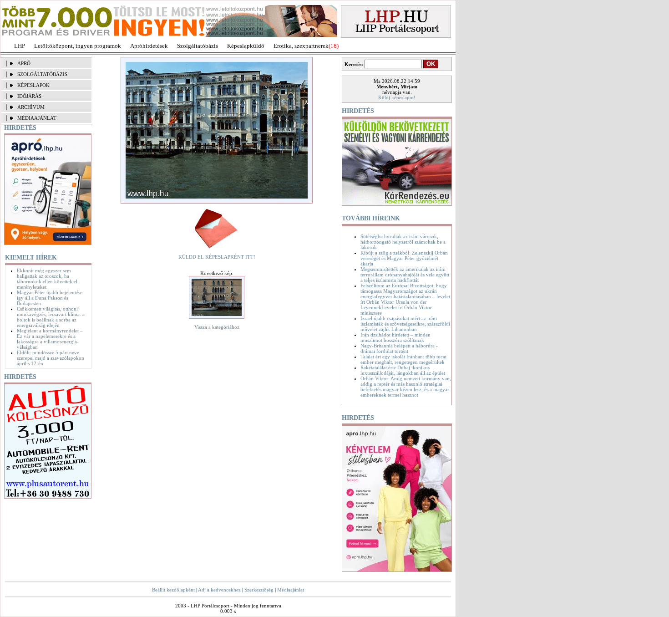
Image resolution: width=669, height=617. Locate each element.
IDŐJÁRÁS (29, 96)
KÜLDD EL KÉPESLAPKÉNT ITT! (216, 257)
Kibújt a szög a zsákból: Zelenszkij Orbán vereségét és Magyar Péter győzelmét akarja (404, 258)
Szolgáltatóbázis (197, 45)
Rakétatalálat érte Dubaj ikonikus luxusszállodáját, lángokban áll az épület (402, 370)
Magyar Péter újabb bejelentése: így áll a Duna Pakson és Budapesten (50, 298)
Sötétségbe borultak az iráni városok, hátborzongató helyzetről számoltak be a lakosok (403, 242)
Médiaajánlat (290, 589)
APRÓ (23, 63)
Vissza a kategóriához (216, 327)
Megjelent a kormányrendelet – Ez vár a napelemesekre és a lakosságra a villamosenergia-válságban (50, 339)
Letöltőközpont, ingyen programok (77, 45)
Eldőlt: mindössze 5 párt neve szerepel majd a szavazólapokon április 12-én (50, 358)
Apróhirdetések (149, 45)
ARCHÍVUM (31, 107)
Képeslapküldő (245, 45)
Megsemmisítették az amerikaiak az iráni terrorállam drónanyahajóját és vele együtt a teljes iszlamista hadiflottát (404, 274)
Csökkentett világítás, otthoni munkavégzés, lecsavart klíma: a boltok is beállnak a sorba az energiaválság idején (51, 317)
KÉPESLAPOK (33, 85)
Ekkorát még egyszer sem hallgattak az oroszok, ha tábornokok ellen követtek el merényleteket (47, 279)
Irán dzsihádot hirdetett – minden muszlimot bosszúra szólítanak (395, 337)
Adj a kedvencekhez (219, 589)
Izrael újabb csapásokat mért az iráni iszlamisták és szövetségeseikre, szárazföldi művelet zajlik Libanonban (405, 324)
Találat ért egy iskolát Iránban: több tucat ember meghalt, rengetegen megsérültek (403, 359)
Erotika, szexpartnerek (301, 45)
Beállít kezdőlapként (173, 589)
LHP (19, 45)
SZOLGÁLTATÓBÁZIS (42, 74)
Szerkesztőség (259, 589)
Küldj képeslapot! (397, 97)
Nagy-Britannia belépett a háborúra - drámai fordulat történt (399, 348)
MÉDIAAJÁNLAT (36, 118)
